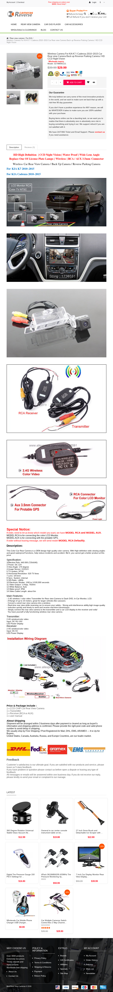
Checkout (20, 2)
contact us (100, 132)
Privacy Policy (40, 958)
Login (94, 2)
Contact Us (56, 30)
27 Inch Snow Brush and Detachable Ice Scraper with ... (89, 831)
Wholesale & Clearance (24, 30)
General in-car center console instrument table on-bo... (54, 831)
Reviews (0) (30, 147)
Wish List (90, 969)
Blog (43, 30)
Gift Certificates (67, 960)
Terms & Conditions (42, 962)
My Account (11, 2)
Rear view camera (30, 24)
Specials (64, 969)
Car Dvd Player (52, 24)
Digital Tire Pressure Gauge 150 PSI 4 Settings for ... (21, 875)
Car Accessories (74, 24)
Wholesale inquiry (56, 61)
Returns (89, 964)
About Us (13, 971)
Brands (63, 956)
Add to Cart (75, 82)
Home (14, 24)
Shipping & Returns (42, 967)
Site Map (64, 973)
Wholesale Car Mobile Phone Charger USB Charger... (19, 921)
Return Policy (40, 976)
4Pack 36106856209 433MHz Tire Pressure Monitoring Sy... (56, 875)
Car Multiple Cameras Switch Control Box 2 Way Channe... (53, 921)
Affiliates (64, 964)
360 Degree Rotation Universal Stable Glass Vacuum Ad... (20, 831)
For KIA (29, 38)
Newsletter (90, 973)
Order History (92, 960)
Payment (38, 971)
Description (14, 147)
